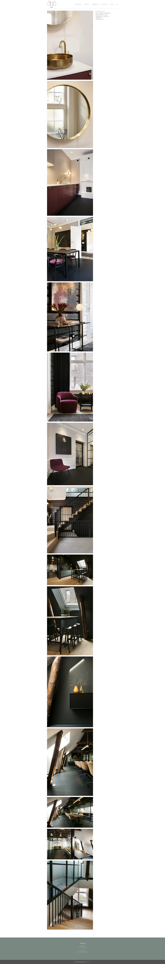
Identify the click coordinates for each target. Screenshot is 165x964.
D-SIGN (88, 961)
